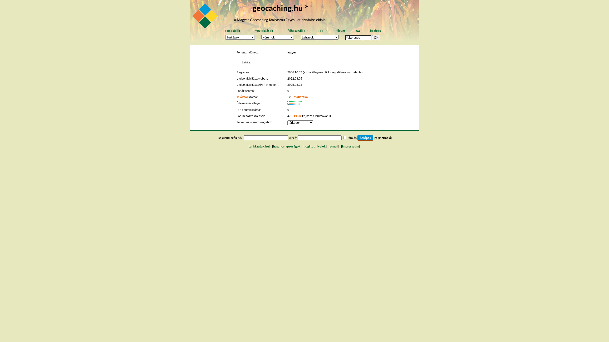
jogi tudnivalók (315, 146)
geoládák (233, 31)
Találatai (242, 97)
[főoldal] (206, 17)
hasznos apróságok (286, 146)
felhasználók (296, 31)
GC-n (297, 116)
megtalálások (264, 31)
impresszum (350, 146)
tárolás (352, 138)
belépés (375, 31)
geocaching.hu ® (280, 9)
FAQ (357, 31)
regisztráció (383, 138)
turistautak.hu (259, 146)
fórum (340, 31)
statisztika (301, 97)
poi (322, 31)
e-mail (334, 146)
